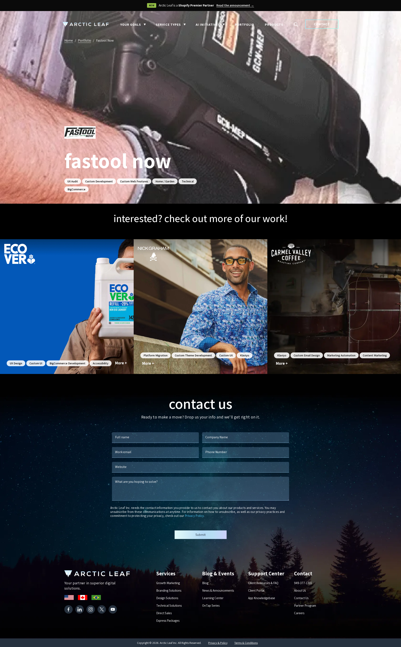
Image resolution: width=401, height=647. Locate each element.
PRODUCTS (274, 24)
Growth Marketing (168, 583)
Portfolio (84, 40)
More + (121, 362)
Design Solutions (167, 598)
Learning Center (212, 598)
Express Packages (167, 621)
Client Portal (256, 590)
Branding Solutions (168, 590)
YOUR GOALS (130, 24)
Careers (299, 613)
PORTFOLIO (244, 24)
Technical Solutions (169, 606)
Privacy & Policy (217, 643)
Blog (205, 583)
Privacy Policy (194, 516)
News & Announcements (218, 590)
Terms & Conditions (246, 643)
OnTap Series (211, 606)
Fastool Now (105, 40)
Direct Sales (164, 613)
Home (68, 40)
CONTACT (322, 24)
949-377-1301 (303, 583)
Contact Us (301, 598)
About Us (300, 590)
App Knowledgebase (261, 598)
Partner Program (305, 606)
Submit (200, 535)
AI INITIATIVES (208, 24)
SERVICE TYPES (168, 24)
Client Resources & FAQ (263, 583)
